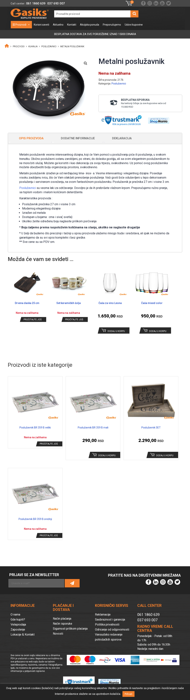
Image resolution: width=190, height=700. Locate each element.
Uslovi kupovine (134, 24)
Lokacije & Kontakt (23, 634)
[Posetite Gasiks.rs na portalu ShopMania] (157, 119)
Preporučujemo (112, 24)
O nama (15, 614)
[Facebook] (143, 3)
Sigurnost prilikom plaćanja (70, 628)
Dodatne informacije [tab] (78, 138)
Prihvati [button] (128, 694)
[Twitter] (168, 3)
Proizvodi (20, 24)
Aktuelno (58, 24)
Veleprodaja (18, 624)
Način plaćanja (62, 618)
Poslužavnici (48, 46)
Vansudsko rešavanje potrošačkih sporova (108, 637)
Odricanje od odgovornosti (112, 629)
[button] (85, 63)
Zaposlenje (18, 629)
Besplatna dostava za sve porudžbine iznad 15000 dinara (95, 34)
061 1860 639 (35, 3)
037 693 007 (56, 3)
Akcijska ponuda (89, 24)
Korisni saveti (41, 24)
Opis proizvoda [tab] (31, 138)
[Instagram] (149, 3)
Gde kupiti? (18, 619)
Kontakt (71, 24)
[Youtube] (162, 3)
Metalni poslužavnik (72, 46)
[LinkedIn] (156, 3)
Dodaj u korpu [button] (116, 331)
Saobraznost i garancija (110, 619)
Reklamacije (103, 614)
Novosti (58, 633)
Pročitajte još (33, 319)
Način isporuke (62, 623)
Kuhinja (32, 46)
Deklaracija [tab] (122, 138)
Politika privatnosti (107, 624)
